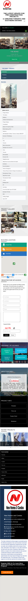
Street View (9, 249)
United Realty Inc (11, 521)
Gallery (2, 458)
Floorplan (13, 405)
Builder (2, 478)
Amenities (8, 253)
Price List (13, 411)
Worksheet (13, 421)
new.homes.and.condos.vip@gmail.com (15, 519)
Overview (4, 71)
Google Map (9, 244)
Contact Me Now (7, 572)
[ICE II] (21, 439)
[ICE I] (7, 439)
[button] (14, 263)
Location (4, 77)
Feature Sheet (13, 416)
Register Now (14, 59)
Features (4, 74)
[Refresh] (14, 328)
